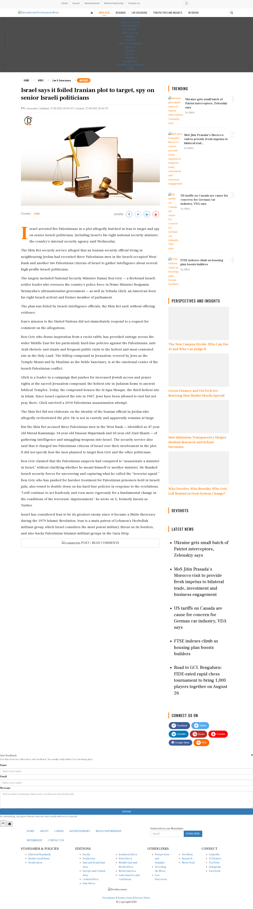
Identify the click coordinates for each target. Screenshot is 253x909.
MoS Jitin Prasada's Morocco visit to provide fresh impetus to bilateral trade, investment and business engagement (199, 581)
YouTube (214, 862)
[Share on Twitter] (138, 214)
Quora (200, 734)
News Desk (188, 862)
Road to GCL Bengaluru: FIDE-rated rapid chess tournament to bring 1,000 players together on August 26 (200, 680)
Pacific (86, 854)
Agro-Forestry (130, 18)
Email (3, 776)
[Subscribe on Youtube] (156, 214)
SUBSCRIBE (193, 833)
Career (76, 3)
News (41, 80)
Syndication (35, 862)
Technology (130, 25)
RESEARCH (121, 12)
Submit (126, 811)
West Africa (125, 858)
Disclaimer (108, 898)
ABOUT (44, 831)
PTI (23, 108)
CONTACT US (56, 840)
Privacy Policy (142, 898)
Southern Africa (128, 854)
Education (130, 33)
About (64, 3)
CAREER (59, 831)
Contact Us (134, 3)
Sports (130, 57)
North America (127, 871)
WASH (130, 68)
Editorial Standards (39, 854)
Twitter (202, 725)
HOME (30, 831)
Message (5, 788)
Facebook (181, 725)
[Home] (91, 13)
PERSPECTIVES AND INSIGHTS (167, 12)
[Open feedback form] (9, 824)
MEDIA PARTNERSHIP (108, 831)
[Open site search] (232, 12)
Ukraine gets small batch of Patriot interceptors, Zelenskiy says (201, 549)
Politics (130, 40)
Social (130, 54)
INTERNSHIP (34, 840)
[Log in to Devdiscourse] (186, 3)
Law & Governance (130, 43)
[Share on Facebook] (129, 214)
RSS (204, 742)
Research (187, 858)
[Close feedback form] (252, 755)
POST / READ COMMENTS (99, 543)
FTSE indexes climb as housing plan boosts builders (196, 647)
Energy (130, 36)
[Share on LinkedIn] (147, 214)
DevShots (187, 854)
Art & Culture (130, 22)
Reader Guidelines (39, 858)
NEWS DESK (104, 12)
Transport (130, 61)
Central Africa (91, 879)
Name (3, 765)
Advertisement (92, 3)
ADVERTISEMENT (79, 831)
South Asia (89, 858)
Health (130, 47)
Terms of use (125, 898)
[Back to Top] (3, 823)
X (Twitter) (215, 858)
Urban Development (130, 65)
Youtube (220, 734)
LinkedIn (181, 734)
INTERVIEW (193, 12)
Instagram (215, 867)
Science (130, 50)
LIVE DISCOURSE (139, 12)
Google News (181, 742)
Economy (130, 29)
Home (26, 80)
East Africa (89, 883)
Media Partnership (114, 3)
